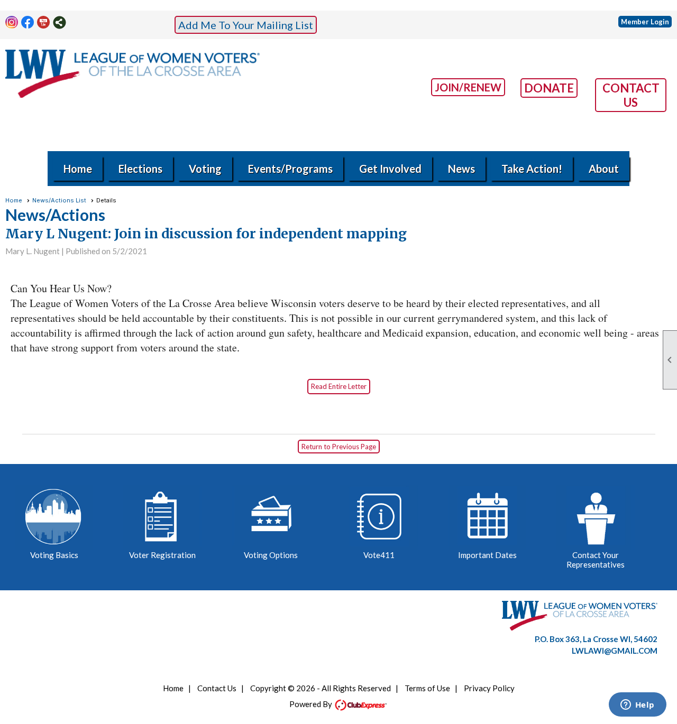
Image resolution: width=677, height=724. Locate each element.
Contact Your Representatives (595, 559)
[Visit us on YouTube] (43, 22)
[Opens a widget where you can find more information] (637, 705)
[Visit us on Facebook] (27, 22)
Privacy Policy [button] (489, 688)
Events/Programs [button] (290, 168)
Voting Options (271, 555)
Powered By (311, 704)
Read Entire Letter (339, 386)
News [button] (461, 168)
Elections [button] (140, 168)
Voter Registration (162, 555)
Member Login (645, 21)
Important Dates (487, 555)
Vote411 (379, 555)
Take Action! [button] (531, 168)
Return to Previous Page (338, 446)
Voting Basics (54, 555)
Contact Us (216, 688)
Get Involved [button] (390, 168)
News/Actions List (59, 200)
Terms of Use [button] (427, 688)
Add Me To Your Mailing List (245, 24)
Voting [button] (205, 168)
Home (77, 168)
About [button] (604, 168)
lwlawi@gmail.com (614, 650)
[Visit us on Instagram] (12, 22)
